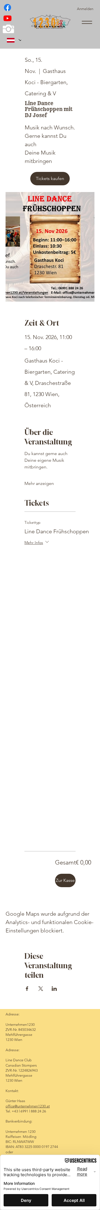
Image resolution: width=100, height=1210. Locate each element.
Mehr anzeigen (39, 483)
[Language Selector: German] (12, 40)
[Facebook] (7, 7)
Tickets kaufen (50, 178)
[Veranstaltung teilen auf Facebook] (27, 988)
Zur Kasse (65, 880)
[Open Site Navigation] (87, 22)
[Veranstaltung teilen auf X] (40, 988)
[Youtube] (7, 18)
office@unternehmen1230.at (28, 1106)
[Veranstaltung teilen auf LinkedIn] (54, 988)
